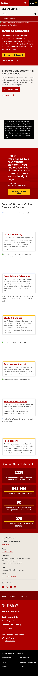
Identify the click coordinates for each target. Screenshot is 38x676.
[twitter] (7, 587)
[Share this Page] (34, 14)
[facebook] (3, 587)
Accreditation (24, 658)
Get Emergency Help (10, 617)
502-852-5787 (7, 552)
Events (12, 596)
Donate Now (12, 90)
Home (4, 14)
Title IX (22, 666)
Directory (23, 596)
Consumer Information (28, 662)
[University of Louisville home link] (6, 3)
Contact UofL (7, 628)
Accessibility (6, 658)
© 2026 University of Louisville (12, 653)
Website (6, 544)
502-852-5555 (10, 641)
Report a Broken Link (19, 192)
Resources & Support (13, 55)
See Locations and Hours (13, 635)
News (4, 596)
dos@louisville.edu (9, 576)
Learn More (7, 95)
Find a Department (9, 621)
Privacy (4, 666)
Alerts (4, 662)
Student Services (11, 611)
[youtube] (15, 587)
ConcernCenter (9, 61)
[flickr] (11, 587)
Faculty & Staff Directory (11, 625)
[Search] (26, 3)
